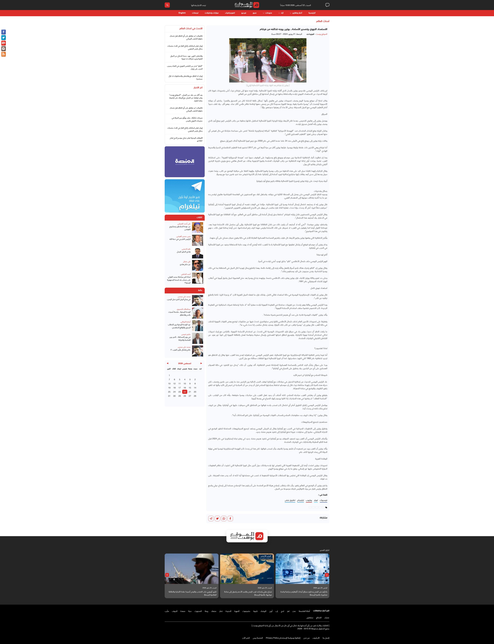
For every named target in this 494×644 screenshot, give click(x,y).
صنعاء (213, 611)
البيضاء (263, 611)
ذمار (221, 611)
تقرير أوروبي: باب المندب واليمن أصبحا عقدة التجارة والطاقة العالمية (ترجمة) (248, 593)
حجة (190, 611)
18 (174, 387)
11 (179, 383)
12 (174, 383)
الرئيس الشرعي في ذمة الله (180, 238)
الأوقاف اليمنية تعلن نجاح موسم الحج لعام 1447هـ (186, 139)
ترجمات (195, 13)
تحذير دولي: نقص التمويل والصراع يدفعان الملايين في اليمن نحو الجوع (192, 593)
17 (179, 387)
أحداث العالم (322, 21)
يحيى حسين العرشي (184, 236)
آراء (282, 13)
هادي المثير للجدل (184, 251)
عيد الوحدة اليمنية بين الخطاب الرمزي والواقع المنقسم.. (179, 326)
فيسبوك (323, 500)
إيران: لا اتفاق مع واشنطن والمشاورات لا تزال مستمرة (185, 77)
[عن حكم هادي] (197, 265)
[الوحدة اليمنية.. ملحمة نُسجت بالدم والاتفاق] (197, 313)
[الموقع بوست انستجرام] (3, 48)
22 (185, 391)
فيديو (243, 13)
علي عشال (187, 261)
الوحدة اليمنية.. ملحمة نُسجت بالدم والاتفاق (179, 313)
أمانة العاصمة (304, 611)
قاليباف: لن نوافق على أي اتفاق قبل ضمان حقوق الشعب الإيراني (186, 37)
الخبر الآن (246, 637)
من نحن (306, 637)
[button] (327, 575)
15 (190, 387)
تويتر (316, 500)
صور (254, 13)
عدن (294, 611)
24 (174, 391)
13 (169, 383)
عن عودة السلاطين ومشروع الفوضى (180, 228)
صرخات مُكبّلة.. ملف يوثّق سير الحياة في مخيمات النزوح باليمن (187, 119)
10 (185, 383)
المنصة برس (258, 637)
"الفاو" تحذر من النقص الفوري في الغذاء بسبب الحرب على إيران (184, 67)
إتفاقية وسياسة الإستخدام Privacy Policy (283, 637)
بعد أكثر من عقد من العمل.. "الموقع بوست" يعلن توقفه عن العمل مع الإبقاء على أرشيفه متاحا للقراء (185, 97)
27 (190, 396)
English (182, 13)
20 (195, 391)
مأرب (167, 611)
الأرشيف (316, 637)
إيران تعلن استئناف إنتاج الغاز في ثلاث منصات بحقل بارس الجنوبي (184, 47)
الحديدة (228, 611)
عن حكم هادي (185, 264)
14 (195, 387)
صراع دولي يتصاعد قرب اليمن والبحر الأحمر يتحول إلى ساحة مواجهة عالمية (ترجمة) (303, 593)
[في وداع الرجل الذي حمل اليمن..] (197, 300)
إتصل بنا (326, 637)
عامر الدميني (186, 248)
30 (174, 396)
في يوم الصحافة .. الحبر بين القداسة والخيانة (180, 338)
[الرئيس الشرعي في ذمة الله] (197, 240)
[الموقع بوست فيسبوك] (3, 32)
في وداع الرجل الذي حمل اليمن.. (179, 299)
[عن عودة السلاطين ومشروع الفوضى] (197, 227)
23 (179, 391)
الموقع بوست (321, 34)
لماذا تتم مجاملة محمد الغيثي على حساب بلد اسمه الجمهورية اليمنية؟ (179, 279)
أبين (270, 611)
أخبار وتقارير (297, 13)
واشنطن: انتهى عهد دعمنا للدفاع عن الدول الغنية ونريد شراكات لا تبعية (186, 57)
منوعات (268, 13)
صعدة (182, 611)
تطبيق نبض (290, 500)
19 (169, 387)
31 (169, 396)
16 (185, 387)
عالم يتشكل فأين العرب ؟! (180, 349)
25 (169, 391)
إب (277, 611)
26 (195, 396)
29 (179, 396)
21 (190, 391)
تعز (288, 611)
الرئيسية (311, 13)
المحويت (198, 611)
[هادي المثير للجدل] (197, 252)
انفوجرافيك (230, 13)
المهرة (236, 611)
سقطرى (310, 617)
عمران (327, 617)
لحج (282, 611)
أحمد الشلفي (186, 274)
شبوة (255, 611)
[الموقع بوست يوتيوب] (3, 43)
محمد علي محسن (184, 296)
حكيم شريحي (186, 334)
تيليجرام (300, 500)
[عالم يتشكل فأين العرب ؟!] (197, 350)
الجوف (174, 611)
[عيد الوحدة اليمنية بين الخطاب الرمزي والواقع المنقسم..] (197, 325)
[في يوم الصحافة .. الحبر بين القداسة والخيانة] (197, 338)
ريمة (206, 611)
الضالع (318, 617)
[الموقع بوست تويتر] (3, 37)
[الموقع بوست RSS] (3, 54)
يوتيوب (309, 500)
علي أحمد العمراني (184, 223)
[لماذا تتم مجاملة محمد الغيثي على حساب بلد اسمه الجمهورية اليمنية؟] (197, 278)
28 (185, 396)
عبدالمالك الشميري (184, 309)
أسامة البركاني (186, 321)
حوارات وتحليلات (212, 13)
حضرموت (246, 611)
